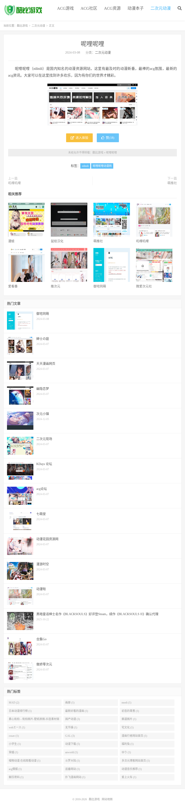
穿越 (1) (13, 752)
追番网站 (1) (72, 769)
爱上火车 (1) (129, 777)
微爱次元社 (144, 286)
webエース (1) (17, 727)
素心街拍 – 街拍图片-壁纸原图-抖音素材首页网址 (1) (34, 720)
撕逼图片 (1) (129, 719)
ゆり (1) (126, 752)
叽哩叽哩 (14, 183)
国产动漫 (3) (72, 719)
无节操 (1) (71, 727)
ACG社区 (89, 8)
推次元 (55, 286)
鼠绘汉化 (57, 241)
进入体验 (81, 137)
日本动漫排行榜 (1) (20, 711)
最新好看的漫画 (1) (76, 711)
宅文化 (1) (128, 727)
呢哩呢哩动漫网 (102, 166)
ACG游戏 (65, 8)
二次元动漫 (160, 8)
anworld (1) (71, 752)
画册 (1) (69, 702)
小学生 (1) (15, 744)
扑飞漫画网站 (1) (75, 777)
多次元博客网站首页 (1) (136, 760)
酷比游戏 (23, 10)
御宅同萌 (99, 286)
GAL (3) (70, 735)
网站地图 (107, 799)
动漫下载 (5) (72, 744)
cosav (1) (14, 735)
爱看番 (13, 286)
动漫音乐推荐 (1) (132, 769)
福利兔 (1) (128, 744)
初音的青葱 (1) (130, 711)
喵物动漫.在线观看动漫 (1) (24, 760)
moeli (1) (126, 702)
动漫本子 (135, 8)
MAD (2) (14, 702)
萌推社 (172, 183)
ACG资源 (112, 8)
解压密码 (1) (16, 777)
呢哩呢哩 (92, 44)
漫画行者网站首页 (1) (134, 735)
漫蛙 (11, 241)
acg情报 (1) (15, 769)
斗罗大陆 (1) (72, 760)
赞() (110, 137)
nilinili (85, 166)
